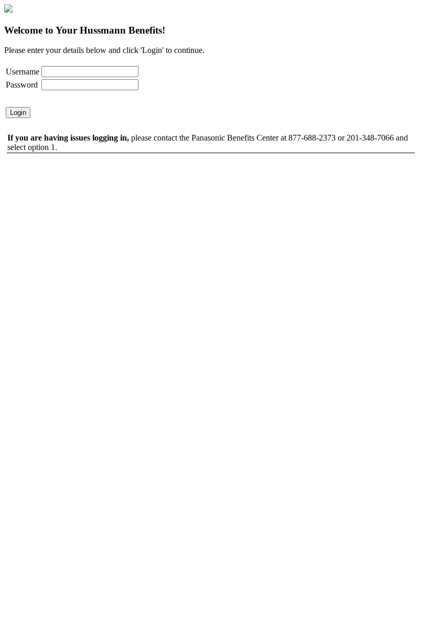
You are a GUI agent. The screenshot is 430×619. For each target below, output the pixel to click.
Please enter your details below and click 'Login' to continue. (104, 50)
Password (22, 84)
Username (22, 71)
